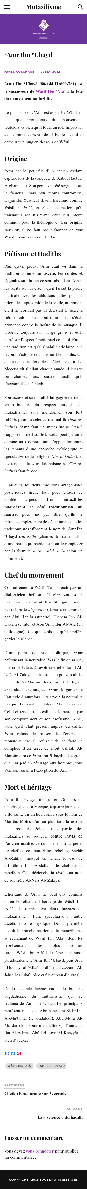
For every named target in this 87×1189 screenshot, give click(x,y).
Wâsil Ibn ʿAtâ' (20, 1065)
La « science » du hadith (60, 1117)
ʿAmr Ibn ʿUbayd (28, 54)
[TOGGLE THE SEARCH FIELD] (80, 7)
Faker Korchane (19, 71)
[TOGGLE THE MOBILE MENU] (7, 7)
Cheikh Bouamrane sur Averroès (35, 1093)
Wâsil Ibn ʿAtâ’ (50, 91)
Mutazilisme (43, 6)
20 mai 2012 (50, 71)
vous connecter (40, 1151)
